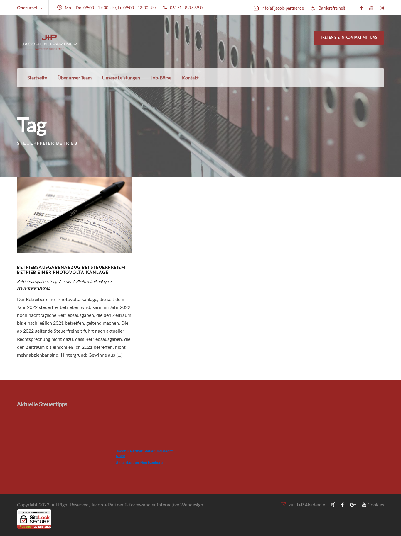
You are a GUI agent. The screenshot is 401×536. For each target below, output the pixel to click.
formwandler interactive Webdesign (166, 505)
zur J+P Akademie (307, 505)
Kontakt (190, 77)
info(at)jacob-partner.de (283, 8)
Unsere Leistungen (121, 77)
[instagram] (382, 8)
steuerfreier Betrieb (33, 288)
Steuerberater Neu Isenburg (139, 463)
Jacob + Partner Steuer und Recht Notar (144, 453)
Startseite (37, 77)
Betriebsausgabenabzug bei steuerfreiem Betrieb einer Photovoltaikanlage (71, 270)
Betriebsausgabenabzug (37, 281)
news (66, 281)
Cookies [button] (376, 505)
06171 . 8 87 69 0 (186, 8)
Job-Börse (161, 77)
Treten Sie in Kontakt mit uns (348, 37)
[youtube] (371, 8)
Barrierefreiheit (332, 8)
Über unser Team (75, 77)
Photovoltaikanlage (92, 281)
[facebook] (361, 8)
